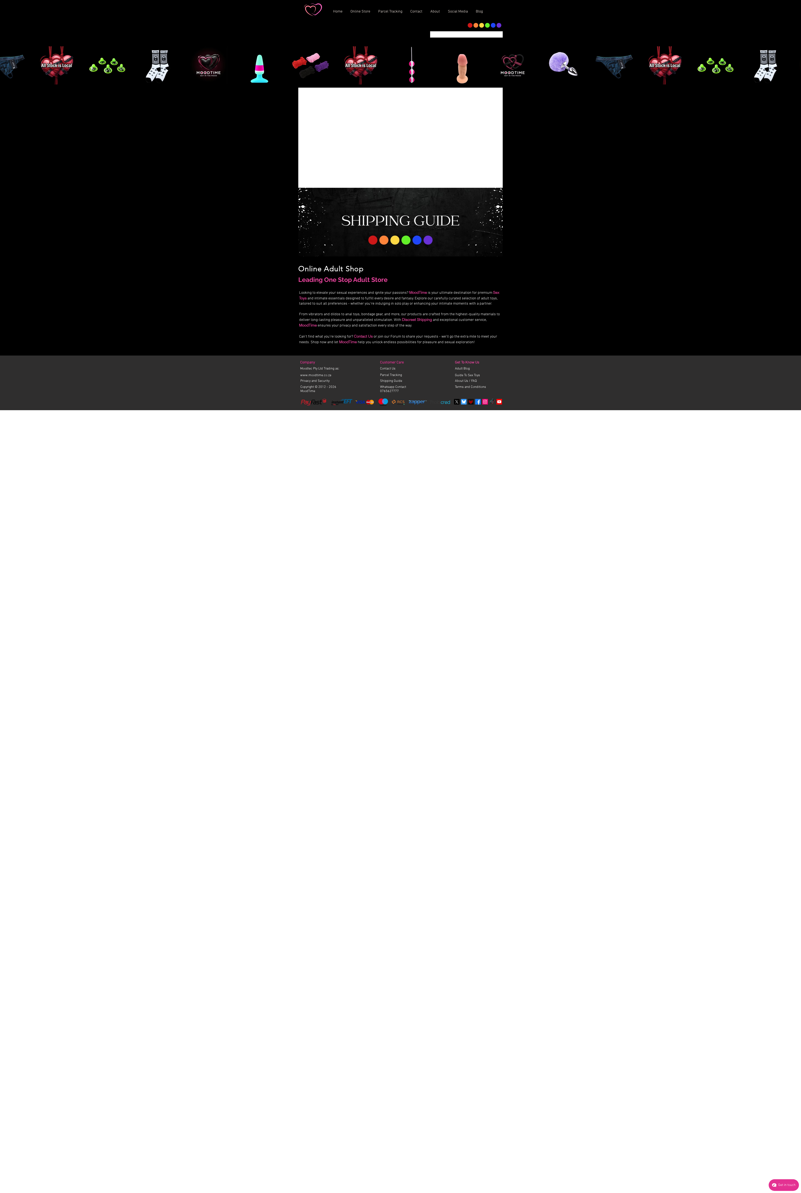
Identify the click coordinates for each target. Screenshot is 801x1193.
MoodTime (418, 341)
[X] (457, 451)
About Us (462, 430)
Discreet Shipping (417, 368)
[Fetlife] (471, 451)
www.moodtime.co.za (315, 424)
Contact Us (363, 385)
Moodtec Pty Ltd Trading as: (319, 418)
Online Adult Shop (331, 317)
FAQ (474, 430)
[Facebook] (478, 451)
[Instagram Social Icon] (485, 451)
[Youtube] (499, 451)
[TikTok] (492, 451)
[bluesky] (464, 451)
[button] (436, 9)
